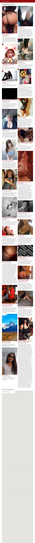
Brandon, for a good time (7, 190)
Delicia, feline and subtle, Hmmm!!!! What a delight (23, 280)
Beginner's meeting (6, 341)
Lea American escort (22, 116)
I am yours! (20, 84)
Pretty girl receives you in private (25, 307)
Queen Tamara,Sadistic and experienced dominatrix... (8, 305)
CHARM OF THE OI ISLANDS (8, 236)
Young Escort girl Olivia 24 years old (25, 144)
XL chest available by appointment (6, 35)
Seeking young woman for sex (24, 212)
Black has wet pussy (6, 261)
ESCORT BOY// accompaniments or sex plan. (9, 219)
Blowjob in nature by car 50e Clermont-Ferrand (24, 257)
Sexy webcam (21, 235)
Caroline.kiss (20, 26)
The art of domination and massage (7, 82)
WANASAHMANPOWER (5, 1)
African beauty (5, 375)
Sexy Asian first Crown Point (8, 160)
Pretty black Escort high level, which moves (24, 182)
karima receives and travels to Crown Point (24, 61)
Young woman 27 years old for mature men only (8, 101)
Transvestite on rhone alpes (8, 64)
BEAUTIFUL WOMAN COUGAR (8, 129)
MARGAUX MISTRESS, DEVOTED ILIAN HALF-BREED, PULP (25, 341)
